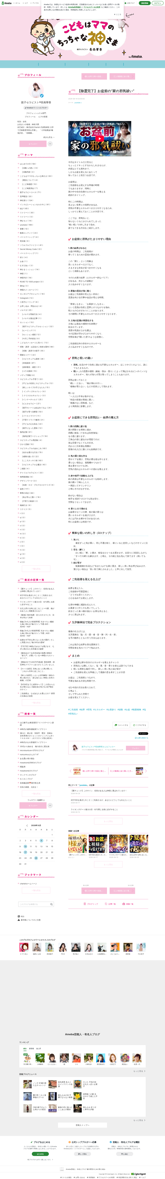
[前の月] (27, 825)
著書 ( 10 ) (24, 229)
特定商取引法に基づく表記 (127, 1177)
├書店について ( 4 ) (29, 180)
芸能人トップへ (82, 1125)
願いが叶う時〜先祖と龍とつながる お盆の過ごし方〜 (96, 76)
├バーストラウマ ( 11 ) (30, 416)
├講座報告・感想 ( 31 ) (30, 367)
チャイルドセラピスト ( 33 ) (31, 473)
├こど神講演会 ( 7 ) (29, 188)
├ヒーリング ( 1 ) (28, 330)
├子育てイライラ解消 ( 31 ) (32, 420)
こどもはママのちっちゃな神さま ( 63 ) (36, 176)
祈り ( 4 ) (24, 257)
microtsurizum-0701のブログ (32, 750)
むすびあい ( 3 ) (26, 265)
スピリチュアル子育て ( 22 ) (31, 379)
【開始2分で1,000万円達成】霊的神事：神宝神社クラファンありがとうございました (37, 663)
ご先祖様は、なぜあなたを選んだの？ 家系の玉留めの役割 (37, 694)
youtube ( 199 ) (26, 225)
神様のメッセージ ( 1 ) (29, 290)
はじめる (40, 1154)
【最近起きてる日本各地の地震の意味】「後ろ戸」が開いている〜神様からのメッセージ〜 (37, 655)
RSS (22, 916)
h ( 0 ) (22, 550)
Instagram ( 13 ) (26, 298)
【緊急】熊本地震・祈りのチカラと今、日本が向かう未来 (37, 616)
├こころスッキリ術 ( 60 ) (31, 460)
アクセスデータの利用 (106, 1177)
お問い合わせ (80, 1177)
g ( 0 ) (22, 554)
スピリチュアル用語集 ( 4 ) (31, 440)
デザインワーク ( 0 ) (28, 481)
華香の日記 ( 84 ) (27, 493)
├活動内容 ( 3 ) (27, 172)
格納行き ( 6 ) (25, 505)
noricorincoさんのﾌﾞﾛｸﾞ (29, 754)
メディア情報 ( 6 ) (27, 375)
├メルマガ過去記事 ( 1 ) (30, 318)
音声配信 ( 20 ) (26, 196)
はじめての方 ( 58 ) (28, 164)
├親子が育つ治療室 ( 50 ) (31, 412)
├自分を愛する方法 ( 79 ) (31, 452)
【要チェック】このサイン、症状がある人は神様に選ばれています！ (37, 590)
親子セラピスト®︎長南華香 (36, 102)
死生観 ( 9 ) (24, 241)
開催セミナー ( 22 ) (28, 355)
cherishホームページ (28, 884)
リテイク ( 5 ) (25, 509)
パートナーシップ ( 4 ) (29, 237)
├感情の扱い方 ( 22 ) (29, 456)
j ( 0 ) (22, 542)
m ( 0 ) (23, 534)
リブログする (141, 725)
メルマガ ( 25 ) (26, 310)
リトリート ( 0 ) (26, 217)
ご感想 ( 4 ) (24, 468)
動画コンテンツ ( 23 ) (29, 233)
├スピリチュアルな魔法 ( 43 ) (33, 464)
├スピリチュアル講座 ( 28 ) (32, 359)
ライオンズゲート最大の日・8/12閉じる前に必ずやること (37, 603)
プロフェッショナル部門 (36, 113)
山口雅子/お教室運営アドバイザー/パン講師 (37, 723)
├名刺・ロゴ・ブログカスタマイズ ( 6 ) (37, 485)
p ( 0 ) (22, 521)
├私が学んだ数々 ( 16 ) (30, 497)
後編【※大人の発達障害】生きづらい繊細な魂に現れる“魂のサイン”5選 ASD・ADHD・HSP (37, 624)
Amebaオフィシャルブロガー (37, 108)
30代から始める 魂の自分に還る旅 (34, 746)
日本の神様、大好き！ (29, 787)
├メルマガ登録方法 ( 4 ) (31, 314)
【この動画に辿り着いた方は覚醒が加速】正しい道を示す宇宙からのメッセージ (124, 76)
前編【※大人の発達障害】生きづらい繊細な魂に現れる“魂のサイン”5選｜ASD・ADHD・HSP (37, 633)
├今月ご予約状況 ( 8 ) (30, 338)
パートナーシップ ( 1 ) (29, 253)
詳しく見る (82, 1154)
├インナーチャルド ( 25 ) (31, 399)
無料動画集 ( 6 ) (26, 477)
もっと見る (108, 821)
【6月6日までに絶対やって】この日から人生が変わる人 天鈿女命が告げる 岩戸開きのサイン (37, 686)
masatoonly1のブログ (29, 771)
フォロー (135, 748)
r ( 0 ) (22, 513)
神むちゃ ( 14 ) (26, 221)
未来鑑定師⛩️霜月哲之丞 (30, 783)
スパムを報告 (67, 1177)
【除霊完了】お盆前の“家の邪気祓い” (105, 91)
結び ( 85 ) (24, 208)
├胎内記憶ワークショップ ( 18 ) (34, 436)
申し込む (124, 1154)
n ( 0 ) (22, 529)
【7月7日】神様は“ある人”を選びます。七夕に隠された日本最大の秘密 (37, 647)
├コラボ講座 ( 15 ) (28, 371)
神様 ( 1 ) (23, 273)
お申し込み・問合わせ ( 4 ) (31, 306)
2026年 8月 (36, 825)
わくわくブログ (26, 779)
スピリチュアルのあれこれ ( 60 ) (33, 448)
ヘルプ (143, 1177)
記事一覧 (112, 904)
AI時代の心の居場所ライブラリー (33, 742)
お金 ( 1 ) (23, 261)
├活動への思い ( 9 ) (29, 168)
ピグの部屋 (42, 117)
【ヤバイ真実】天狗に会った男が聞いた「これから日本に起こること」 (36, 670)
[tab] (25, 1049)
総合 (25, 1048)
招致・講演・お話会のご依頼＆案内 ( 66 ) (37, 347)
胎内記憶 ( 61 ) (26, 432)
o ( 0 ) (22, 525)
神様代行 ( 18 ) (26, 278)
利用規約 (92, 1177)
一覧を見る (36, 569)
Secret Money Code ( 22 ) (31, 249)
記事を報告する (142, 738)
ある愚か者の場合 (27, 758)
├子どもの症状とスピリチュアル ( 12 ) (36, 383)
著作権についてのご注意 (31, 920)
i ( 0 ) (22, 546)
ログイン (157, 3)
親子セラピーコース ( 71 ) (30, 192)
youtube (77, 103)
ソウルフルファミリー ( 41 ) (31, 245)
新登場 (31, 1048)
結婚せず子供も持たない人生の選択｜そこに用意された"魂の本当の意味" (37, 641)
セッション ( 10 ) (27, 322)
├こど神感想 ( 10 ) (28, 184)
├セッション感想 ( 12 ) (30, 334)
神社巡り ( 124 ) (26, 200)
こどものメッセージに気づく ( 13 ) (34, 343)
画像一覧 (129, 904)
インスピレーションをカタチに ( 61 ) (35, 204)
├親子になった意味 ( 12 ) (31, 428)
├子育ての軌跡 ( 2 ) (29, 501)
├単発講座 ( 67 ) (27, 363)
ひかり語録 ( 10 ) (27, 444)
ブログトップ (92, 904)
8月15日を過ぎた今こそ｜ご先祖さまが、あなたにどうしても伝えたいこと (37, 596)
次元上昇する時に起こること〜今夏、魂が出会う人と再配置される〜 (37, 609)
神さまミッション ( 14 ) (29, 269)
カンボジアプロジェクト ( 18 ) (32, 294)
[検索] (51, 904)
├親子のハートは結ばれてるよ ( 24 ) (36, 408)
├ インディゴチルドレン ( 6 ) (33, 391)
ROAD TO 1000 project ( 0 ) (31, 282)
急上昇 (38, 1048)
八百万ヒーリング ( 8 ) (29, 302)
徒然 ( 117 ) (24, 489)
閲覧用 (22, 767)
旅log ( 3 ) (24, 286)
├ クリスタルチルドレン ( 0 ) (33, 395)
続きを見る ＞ (49, 137)
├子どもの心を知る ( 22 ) (31, 424)
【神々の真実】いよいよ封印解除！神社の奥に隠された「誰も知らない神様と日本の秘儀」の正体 (37, 677)
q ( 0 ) (22, 517)
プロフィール (30, 117)
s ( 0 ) (22, 562)
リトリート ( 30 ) (27, 212)
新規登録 (144, 3)
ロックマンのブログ (28, 775)
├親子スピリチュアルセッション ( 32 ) (36, 326)
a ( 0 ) (22, 558)
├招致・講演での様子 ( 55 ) (32, 351)
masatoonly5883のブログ (31, 762)
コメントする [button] (123, 725)
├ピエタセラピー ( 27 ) (30, 403)
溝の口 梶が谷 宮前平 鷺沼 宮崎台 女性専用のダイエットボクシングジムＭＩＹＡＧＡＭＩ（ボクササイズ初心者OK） (37, 735)
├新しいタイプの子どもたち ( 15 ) (35, 387)
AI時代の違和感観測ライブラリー (33, 729)
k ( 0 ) (22, 538)
